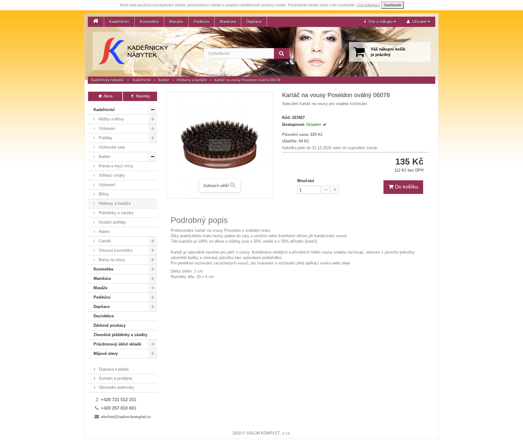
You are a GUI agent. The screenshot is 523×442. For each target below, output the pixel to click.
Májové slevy (106, 353)
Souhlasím (392, 5)
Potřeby (104, 138)
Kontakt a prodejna (115, 378)
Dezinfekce (104, 316)
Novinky (142, 96)
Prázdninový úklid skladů (117, 344)
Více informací (368, 5)
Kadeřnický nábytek (107, 80)
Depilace (254, 21)
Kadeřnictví (119, 21)
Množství (305, 180)
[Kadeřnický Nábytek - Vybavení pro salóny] (133, 51)
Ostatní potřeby (111, 222)
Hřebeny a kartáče (192, 80)
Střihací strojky (111, 175)
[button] (380, 22)
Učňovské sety (111, 147)
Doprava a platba (113, 369)
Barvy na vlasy (111, 259)
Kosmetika (149, 21)
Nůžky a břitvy (110, 119)
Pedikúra (201, 21)
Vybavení (106, 128)
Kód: (286, 117)
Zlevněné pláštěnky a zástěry (120, 334)
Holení (103, 231)
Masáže (176, 21)
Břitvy (103, 194)
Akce (108, 96)
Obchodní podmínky (116, 387)
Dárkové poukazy (110, 325)
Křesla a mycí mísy (115, 166)
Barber (163, 80)
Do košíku (405, 187)
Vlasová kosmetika (114, 250)
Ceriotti (104, 241)
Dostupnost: (293, 124)
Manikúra (228, 21)
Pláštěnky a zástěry (115, 213)
